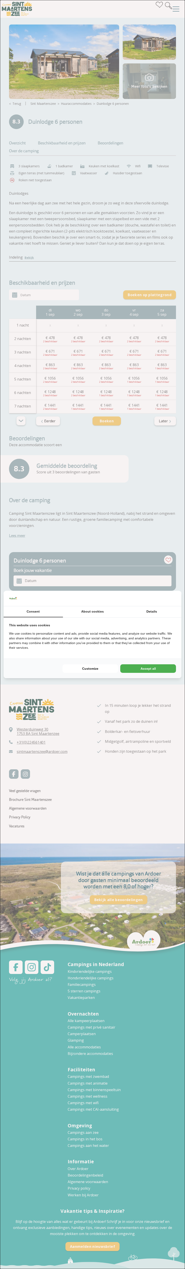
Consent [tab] (33, 611)
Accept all (148, 668)
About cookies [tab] (92, 611)
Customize (90, 668)
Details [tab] (151, 611)
